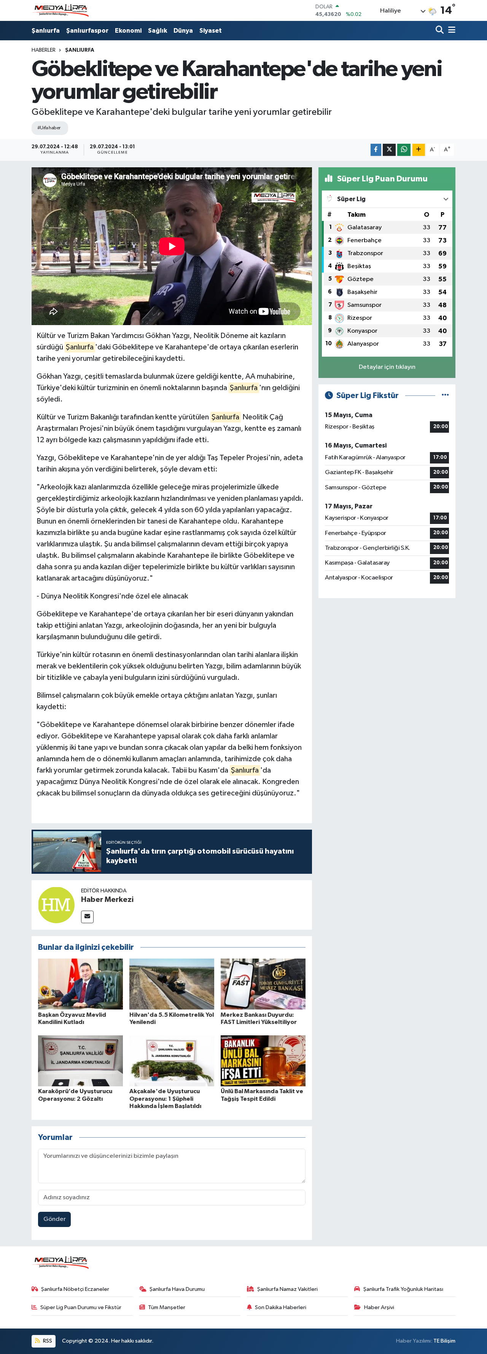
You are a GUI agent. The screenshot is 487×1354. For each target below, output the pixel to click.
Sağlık (157, 30)
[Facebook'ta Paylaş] (376, 150)
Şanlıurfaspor (87, 30)
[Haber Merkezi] (56, 905)
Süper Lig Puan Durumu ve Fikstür (80, 1307)
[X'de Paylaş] (389, 150)
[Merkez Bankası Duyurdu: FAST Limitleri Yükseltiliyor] (263, 984)
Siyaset (210, 30)
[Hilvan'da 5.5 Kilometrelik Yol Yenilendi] (171, 984)
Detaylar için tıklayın (387, 367)
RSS (47, 1341)
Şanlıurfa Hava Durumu (177, 1289)
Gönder (54, 1219)
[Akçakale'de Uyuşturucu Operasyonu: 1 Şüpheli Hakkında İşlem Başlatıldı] (171, 1060)
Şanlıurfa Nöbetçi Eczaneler (75, 1289)
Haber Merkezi (107, 899)
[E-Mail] (87, 917)
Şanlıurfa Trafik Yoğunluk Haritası (403, 1289)
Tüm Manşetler (166, 1307)
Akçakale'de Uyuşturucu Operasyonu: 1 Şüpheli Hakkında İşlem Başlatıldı (165, 1098)
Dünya (183, 30)
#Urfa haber (48, 127)
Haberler (44, 50)
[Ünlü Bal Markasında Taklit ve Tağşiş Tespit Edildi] (263, 1060)
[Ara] (440, 30)
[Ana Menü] (450, 30)
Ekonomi (128, 30)
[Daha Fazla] (418, 150)
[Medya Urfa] (60, 10)
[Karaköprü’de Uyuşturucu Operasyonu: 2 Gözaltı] (80, 1060)
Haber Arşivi (379, 1307)
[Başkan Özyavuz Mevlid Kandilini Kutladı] (80, 984)
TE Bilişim (444, 1341)
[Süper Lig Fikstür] (445, 395)
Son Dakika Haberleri (280, 1307)
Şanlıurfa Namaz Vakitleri (287, 1289)
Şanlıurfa (46, 30)
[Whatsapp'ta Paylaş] (404, 150)
